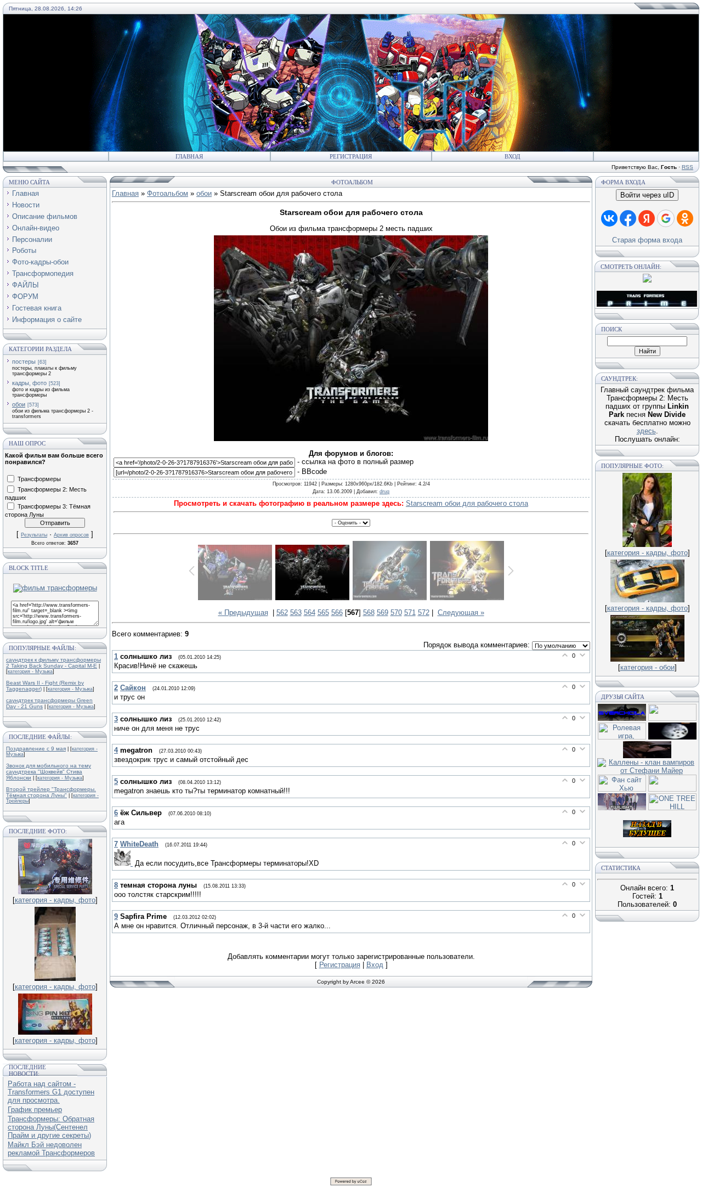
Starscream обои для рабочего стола (467, 503)
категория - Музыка (30, 671)
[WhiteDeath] (124, 863)
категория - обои (647, 667)
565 (323, 612)
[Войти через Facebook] (628, 218)
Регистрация (351, 156)
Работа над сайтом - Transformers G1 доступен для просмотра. (51, 1092)
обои (18, 404)
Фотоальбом (167, 193)
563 (296, 612)
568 (369, 612)
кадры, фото (29, 383)
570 (396, 612)
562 (282, 612)
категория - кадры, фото (55, 900)
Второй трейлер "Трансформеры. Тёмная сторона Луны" (51, 792)
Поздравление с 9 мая (36, 749)
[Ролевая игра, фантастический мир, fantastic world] (622, 737)
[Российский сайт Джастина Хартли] (672, 718)
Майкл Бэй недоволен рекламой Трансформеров (51, 1149)
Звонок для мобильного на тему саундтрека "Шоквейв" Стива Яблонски (48, 772)
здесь (646, 431)
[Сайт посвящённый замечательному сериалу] (672, 737)
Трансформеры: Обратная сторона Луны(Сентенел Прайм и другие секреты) (51, 1127)
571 (410, 612)
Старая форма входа (647, 240)
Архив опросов (71, 535)
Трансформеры (39, 478)
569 (382, 612)
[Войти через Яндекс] (646, 218)
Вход (512, 156)
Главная (189, 156)
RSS (687, 167)
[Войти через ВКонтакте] (609, 218)
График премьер (35, 1109)
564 (309, 612)
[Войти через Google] (666, 218)
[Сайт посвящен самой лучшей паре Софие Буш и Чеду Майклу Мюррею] (647, 756)
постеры (24, 361)
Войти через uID (647, 195)
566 (337, 612)
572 (423, 612)
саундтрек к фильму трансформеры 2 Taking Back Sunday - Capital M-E (53, 663)
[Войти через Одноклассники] (685, 218)
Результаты (34, 535)
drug (384, 491)
